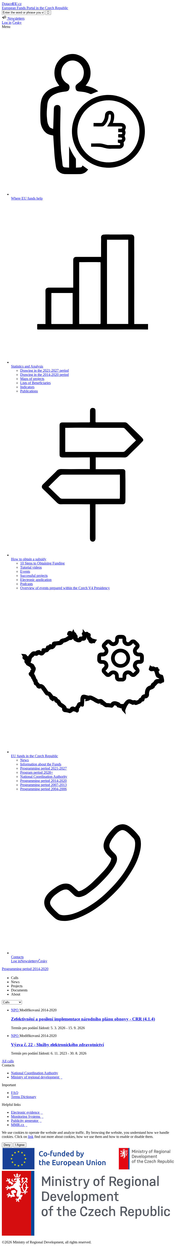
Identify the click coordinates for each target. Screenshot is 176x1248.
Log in (6, 22)
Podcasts (26, 584)
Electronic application (36, 580)
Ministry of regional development (36, 1077)
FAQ (14, 1093)
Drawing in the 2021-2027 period (44, 370)
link (30, 1137)
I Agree (20, 1145)
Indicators (27, 387)
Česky (17, 22)
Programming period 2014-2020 (43, 781)
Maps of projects (32, 379)
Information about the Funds (40, 764)
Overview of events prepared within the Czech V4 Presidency (65, 588)
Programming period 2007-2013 (43, 785)
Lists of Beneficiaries (35, 383)
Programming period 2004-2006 (43, 789)
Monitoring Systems (27, 1116)
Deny (7, 1145)
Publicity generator (26, 1121)
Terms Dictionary (23, 1097)
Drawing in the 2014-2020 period (44, 375)
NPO (15, 1010)
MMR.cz (19, 1125)
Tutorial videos (31, 567)
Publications (29, 391)
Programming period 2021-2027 (43, 768)
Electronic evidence (27, 1112)
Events (25, 571)
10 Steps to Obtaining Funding (42, 563)
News (24, 760)
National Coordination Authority (43, 777)
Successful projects (34, 576)
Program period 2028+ (36, 772)
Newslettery (29, 961)
